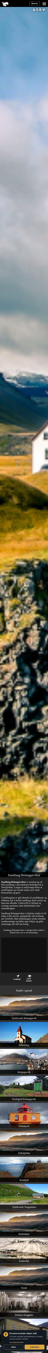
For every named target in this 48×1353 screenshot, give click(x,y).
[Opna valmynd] (44, 3)
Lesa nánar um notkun (17, 1342)
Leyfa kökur (34, 1347)
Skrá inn (34, 3)
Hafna (13, 1347)
